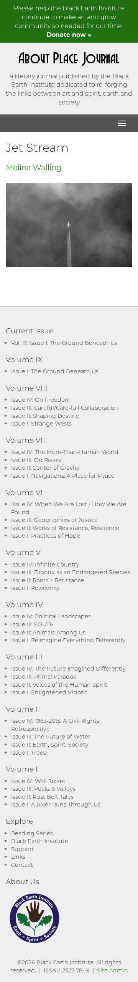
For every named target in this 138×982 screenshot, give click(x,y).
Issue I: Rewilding (35, 587)
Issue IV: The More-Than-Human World (64, 451)
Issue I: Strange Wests (41, 423)
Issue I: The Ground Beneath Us (55, 371)
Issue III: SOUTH (32, 624)
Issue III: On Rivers (36, 460)
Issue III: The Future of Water (50, 736)
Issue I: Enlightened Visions (49, 692)
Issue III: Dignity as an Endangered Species (70, 572)
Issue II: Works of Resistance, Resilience (65, 528)
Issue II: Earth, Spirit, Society (50, 744)
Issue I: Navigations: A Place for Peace (63, 475)
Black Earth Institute (39, 841)
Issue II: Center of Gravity (45, 467)
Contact (22, 864)
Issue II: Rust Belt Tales (42, 796)
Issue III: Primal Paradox (43, 676)
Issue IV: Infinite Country (45, 564)
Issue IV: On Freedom (41, 399)
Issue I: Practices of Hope (45, 535)
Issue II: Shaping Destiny (45, 415)
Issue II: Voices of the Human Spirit (59, 684)
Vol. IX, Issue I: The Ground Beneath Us (64, 342)
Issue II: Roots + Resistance (47, 580)
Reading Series (32, 833)
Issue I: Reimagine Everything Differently (68, 640)
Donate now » (69, 34)
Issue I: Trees (28, 752)
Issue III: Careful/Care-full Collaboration (64, 407)
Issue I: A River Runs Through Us (55, 804)
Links (18, 856)
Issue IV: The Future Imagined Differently (68, 668)
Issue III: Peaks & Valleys (43, 788)
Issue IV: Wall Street (38, 781)
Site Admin (112, 970)
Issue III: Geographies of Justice (54, 519)
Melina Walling (34, 167)
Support (22, 849)
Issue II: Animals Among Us (48, 632)
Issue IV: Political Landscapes (51, 616)
